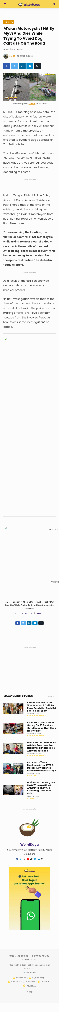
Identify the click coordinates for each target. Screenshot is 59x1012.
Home (7, 602)
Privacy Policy (40, 955)
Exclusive (31, 776)
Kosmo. (26, 172)
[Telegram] (29, 66)
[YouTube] (28, 859)
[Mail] (42, 859)
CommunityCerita (35, 716)
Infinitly (32, 972)
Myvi (40, 613)
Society (9, 22)
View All (51, 696)
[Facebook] (6, 66)
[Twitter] (14, 66)
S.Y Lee (12, 56)
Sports (30, 798)
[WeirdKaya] (29, 4)
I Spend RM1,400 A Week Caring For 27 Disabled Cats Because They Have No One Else (41, 726)
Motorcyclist (23, 613)
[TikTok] (31, 859)
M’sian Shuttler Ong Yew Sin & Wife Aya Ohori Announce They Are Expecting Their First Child (41, 788)
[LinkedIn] (22, 66)
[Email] (37, 66)
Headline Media (41, 964)
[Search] (54, 4)
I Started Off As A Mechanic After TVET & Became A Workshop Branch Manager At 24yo (41, 766)
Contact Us (29, 959)
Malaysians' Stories (18, 696)
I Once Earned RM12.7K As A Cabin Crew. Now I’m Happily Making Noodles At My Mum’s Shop (41, 746)
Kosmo (32, 103)
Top (30, 991)
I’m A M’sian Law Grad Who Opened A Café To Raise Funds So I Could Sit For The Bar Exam (41, 706)
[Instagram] (24, 859)
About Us (23, 955)
